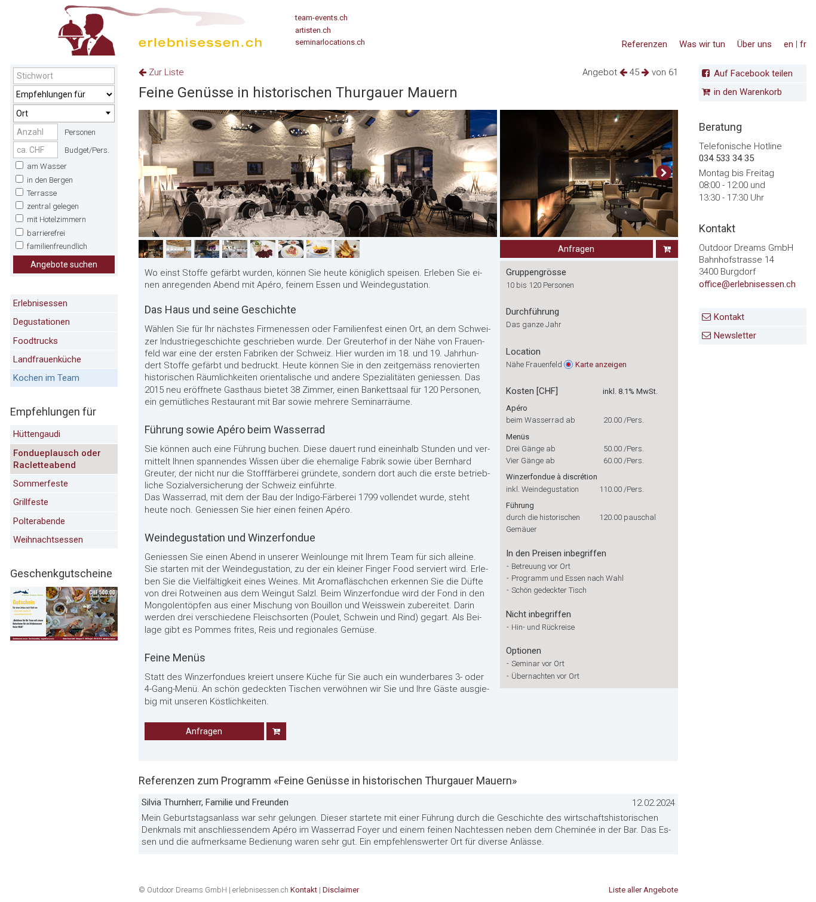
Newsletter (735, 335)
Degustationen (41, 321)
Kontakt (729, 317)
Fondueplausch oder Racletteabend (57, 459)
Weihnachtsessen (48, 539)
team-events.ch (321, 17)
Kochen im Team (46, 378)
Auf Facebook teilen (753, 73)
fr (803, 44)
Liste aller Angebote (643, 889)
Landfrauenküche (47, 359)
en (788, 44)
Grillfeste (30, 502)
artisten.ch (313, 30)
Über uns (754, 44)
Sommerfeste (40, 483)
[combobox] (64, 113)
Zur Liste (165, 72)
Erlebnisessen (40, 303)
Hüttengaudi (36, 434)
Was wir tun (702, 44)
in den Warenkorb (748, 92)
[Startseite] (136, 27)
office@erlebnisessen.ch (747, 284)
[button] (664, 173)
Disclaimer (341, 889)
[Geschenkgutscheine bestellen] (64, 637)
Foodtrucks (35, 340)
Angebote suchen (63, 264)
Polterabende (39, 521)
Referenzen (644, 44)
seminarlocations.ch (330, 42)
